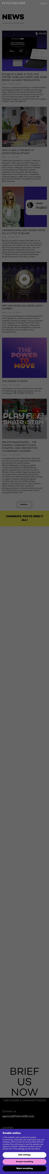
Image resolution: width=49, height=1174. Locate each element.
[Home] (14, 4)
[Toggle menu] (43, 4)
